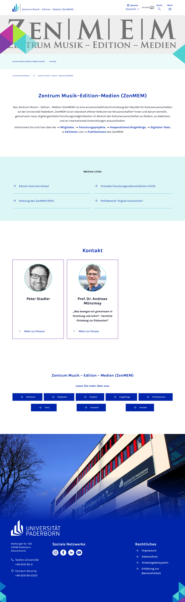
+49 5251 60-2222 (26, 575)
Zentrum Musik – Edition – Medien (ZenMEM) (47, 9)
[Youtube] (79, 552)
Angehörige (124, 397)
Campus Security (26, 571)
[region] (90, 61)
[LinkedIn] (71, 552)
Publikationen (158, 397)
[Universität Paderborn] (92, 528)
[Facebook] (63, 552)
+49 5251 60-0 (24, 564)
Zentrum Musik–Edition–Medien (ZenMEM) (29, 61)
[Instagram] (55, 552)
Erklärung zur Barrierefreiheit (151, 571)
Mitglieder (62, 397)
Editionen (30, 397)
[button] (134, 7)
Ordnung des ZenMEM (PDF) (36, 201)
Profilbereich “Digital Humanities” (122, 201)
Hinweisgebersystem (155, 562)
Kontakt (53, 61)
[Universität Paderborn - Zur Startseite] (15, 7)
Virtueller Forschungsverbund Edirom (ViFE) (128, 186)
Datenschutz (150, 556)
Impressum (149, 550)
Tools (47, 407)
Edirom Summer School (34, 186)
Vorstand (94, 407)
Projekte (93, 397)
